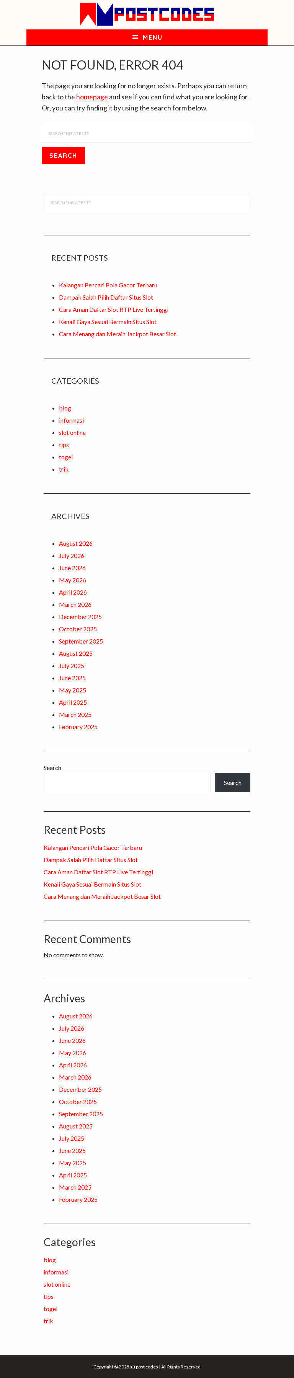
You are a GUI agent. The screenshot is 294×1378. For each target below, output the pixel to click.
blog (65, 408)
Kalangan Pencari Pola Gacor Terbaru (108, 285)
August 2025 (76, 653)
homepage (92, 96)
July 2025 (71, 665)
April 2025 (73, 702)
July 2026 (71, 555)
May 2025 (72, 690)
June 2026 (72, 567)
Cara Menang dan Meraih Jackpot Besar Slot (117, 333)
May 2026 (72, 580)
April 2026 (73, 592)
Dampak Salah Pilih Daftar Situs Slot (106, 297)
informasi (71, 420)
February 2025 (78, 726)
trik (64, 469)
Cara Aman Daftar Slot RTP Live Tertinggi (113, 309)
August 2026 (76, 543)
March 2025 (75, 714)
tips (64, 444)
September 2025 (81, 641)
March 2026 (75, 604)
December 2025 (80, 616)
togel (66, 456)
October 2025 (78, 628)
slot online (72, 432)
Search (52, 767)
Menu (153, 37)
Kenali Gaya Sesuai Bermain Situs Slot (108, 321)
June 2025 (72, 677)
